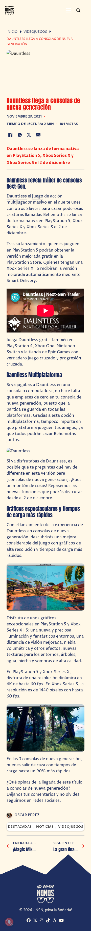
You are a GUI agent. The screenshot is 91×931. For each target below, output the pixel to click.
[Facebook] (10, 135)
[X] (29, 135)
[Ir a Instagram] (42, 920)
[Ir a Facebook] (29, 920)
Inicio (12, 32)
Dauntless (17, 196)
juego (37, 196)
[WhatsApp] (20, 135)
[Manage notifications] (9, 922)
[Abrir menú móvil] (68, 10)
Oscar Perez (26, 815)
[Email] (38, 135)
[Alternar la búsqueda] (78, 10)
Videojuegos (35, 32)
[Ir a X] (35, 920)
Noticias (45, 827)
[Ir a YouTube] (61, 920)
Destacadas (20, 827)
